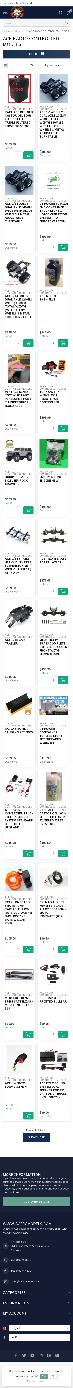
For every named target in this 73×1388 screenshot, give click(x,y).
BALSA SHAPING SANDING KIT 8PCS (19, 730)
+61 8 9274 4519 (21, 1271)
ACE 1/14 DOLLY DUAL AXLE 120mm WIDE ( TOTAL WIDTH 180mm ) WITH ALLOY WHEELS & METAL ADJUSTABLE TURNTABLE (52, 124)
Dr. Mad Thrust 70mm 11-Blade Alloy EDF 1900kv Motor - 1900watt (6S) (53, 909)
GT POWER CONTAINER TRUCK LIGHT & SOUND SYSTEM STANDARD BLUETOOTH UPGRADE (19, 818)
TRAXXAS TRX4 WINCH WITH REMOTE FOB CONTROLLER (50, 397)
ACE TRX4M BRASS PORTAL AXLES (52, 560)
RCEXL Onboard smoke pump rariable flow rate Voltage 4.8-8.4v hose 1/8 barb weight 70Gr (19, 912)
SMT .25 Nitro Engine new (50, 478)
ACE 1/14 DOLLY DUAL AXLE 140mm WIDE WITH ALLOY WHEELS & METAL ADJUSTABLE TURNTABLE (19, 212)
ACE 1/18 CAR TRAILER (15, 641)
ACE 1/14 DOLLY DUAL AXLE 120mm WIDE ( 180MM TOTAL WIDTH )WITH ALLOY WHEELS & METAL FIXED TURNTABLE (18, 306)
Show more (36, 1137)
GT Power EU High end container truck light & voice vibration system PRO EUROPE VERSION (53, 212)
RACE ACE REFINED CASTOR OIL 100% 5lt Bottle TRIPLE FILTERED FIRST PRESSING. (53, 817)
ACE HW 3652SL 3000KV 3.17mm (16, 1084)
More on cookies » (37, 1381)
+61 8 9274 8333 (21, 1260)
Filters (34, 54)
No (53, 1376)
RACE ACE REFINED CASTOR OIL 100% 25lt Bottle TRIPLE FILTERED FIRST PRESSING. (19, 119)
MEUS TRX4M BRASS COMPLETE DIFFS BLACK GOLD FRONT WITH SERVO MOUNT (53, 646)
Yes (44, 1376)
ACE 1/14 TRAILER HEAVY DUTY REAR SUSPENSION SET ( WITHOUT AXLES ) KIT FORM (18, 565)
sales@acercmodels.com (25, 1281)
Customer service (36, 1202)
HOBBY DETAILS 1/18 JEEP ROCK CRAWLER (16, 480)
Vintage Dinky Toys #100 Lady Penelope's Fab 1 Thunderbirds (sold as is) (18, 398)
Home (6, 31)
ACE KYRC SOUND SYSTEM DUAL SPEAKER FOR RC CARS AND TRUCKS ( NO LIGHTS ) (53, 1090)
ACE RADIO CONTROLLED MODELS (49, 31)
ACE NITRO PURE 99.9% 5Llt (51, 297)
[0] (68, 12)
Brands (19, 31)
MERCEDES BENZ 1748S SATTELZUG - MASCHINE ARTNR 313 (19, 1003)
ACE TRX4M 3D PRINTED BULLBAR (53, 999)
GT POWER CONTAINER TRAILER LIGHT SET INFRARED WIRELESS (50, 735)
